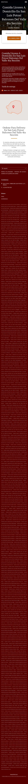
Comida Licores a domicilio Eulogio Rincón (8, 754)
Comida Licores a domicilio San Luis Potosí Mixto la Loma (15, 590)
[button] (26, 2)
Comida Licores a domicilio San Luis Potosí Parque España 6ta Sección (14, 302)
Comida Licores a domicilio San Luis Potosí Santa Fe (16, 519)
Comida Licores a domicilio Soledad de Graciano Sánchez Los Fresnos (13, 637)
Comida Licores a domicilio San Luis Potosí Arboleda (10, 204)
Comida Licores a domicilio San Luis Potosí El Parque (10, 292)
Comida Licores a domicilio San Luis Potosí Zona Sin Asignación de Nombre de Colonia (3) (14, 621)
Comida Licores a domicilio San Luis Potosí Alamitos (16, 249)
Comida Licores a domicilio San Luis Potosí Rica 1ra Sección (12, 362)
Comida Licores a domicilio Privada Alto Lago (18, 767)
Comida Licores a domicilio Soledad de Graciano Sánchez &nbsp (13, 636)
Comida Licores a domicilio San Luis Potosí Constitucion (12, 322)
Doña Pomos (4, 2)
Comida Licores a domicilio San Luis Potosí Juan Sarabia (15, 609)
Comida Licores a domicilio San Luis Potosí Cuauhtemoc (12, 251)
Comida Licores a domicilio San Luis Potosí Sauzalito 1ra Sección (13, 495)
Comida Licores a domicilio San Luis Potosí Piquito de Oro (16, 228)
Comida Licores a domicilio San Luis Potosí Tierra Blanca (12, 482)
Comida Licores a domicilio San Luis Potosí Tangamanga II (12, 283)
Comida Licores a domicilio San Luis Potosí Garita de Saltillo (15, 461)
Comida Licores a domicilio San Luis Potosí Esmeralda (11, 485)
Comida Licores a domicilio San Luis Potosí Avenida (14, 347)
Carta (2, 196)
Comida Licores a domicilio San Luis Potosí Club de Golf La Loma (13, 568)
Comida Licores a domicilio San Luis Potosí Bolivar (16, 320)
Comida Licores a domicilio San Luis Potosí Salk (17, 566)
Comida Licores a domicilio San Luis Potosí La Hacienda (12, 408)
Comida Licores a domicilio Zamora (16, 756)
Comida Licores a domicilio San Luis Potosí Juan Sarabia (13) (12, 611)
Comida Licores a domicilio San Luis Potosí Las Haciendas (12, 572)
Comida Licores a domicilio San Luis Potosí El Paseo (10, 330)
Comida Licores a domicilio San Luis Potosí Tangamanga (16, 281)
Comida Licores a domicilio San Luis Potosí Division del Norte (15, 450)
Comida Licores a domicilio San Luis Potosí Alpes (10, 215)
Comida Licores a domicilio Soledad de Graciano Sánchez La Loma (14, 656)
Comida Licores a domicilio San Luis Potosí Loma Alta (10, 452)
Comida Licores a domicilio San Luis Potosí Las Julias (16, 405)
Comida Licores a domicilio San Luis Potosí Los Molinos (15, 399)
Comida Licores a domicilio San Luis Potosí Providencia (12, 557)
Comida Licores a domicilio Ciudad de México (17, 752)
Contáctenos (4, 199)
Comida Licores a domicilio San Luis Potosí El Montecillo (15, 328)
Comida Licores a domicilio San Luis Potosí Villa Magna (15, 596)
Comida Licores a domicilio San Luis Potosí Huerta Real (15, 236)
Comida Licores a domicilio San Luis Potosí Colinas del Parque (13, 290)
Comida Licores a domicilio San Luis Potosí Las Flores (17, 555)
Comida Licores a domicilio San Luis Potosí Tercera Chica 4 (12, 598)
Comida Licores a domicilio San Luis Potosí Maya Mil (10, 521)
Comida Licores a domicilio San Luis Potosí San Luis (14, 369)
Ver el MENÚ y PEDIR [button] (14, 38)
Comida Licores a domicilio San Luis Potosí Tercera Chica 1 (12, 307)
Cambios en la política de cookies (9, 173)
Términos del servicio (20, 171)
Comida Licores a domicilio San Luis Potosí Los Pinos (13, 478)
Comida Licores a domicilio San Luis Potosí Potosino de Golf (15, 305)
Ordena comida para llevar (6, 769)
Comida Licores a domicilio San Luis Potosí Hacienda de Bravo (13, 270)
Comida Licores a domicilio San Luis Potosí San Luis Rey (12, 378)
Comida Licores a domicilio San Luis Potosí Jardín (18, 210)
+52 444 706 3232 (7, 187)
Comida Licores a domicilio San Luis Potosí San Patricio (12, 429)
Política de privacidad (7, 171)
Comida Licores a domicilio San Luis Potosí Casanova (16, 512)
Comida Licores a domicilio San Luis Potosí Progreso (11, 439)
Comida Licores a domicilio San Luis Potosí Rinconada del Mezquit (13, 407)
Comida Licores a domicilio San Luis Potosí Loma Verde (12, 497)
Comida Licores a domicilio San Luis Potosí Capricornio (16, 427)
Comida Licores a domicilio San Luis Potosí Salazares (16, 493)
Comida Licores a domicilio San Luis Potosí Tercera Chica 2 (12, 463)
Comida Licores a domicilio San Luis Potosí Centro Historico (12, 238)
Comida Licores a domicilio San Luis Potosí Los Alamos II (12, 211)
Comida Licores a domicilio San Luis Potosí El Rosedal (16, 386)
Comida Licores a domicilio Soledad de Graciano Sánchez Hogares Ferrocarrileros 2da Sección (14, 694)
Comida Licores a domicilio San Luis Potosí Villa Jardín (11, 624)
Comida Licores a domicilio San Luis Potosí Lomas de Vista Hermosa (13, 570)
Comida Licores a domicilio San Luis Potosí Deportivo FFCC (12, 272)
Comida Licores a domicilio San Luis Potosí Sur (14, 581)
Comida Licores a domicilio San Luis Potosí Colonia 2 (15, 268)
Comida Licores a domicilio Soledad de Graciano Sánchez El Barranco (13, 652)
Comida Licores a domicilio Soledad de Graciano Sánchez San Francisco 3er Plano (14, 675)
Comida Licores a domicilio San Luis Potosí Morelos (14, 358)
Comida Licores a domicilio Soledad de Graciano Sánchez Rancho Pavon (14, 654)
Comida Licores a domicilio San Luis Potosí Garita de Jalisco (12, 388)
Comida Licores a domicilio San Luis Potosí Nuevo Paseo (16, 377)
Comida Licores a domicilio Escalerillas (13, 761)
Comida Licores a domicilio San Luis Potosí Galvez (16, 622)
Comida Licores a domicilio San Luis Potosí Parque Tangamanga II (13, 300)
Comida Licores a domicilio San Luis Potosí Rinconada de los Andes (13, 592)
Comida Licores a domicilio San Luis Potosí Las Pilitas (17, 437)
